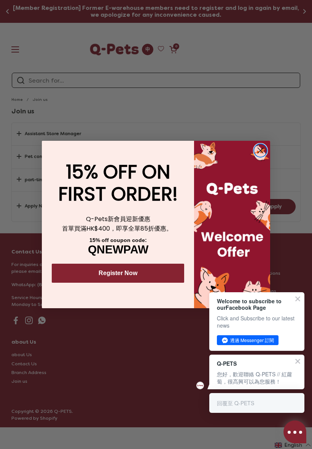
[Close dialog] (260, 150)
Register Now (118, 273)
